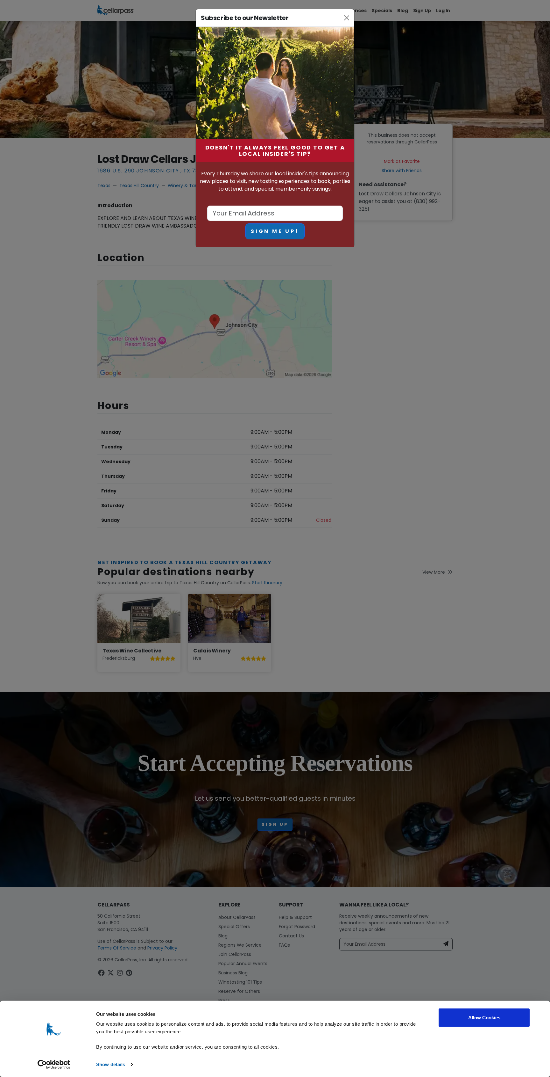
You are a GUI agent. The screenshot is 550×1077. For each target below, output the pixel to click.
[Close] (347, 18)
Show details (110, 1064)
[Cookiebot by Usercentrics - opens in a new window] (54, 1064)
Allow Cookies (484, 1017)
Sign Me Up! (275, 231)
